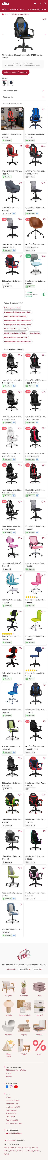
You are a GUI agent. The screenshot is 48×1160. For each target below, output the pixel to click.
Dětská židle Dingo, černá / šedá (15, 244)
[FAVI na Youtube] (16, 1086)
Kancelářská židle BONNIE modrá (15, 710)
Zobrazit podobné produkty (15, 72)
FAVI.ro (21, 1147)
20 (21, 685)
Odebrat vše (11, 969)
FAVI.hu (28, 1147)
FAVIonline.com (10, 1140)
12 (44, 611)
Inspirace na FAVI (13, 1107)
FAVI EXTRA (10, 1117)
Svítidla (9, 1015)
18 (21, 219)
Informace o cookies (14, 1123)
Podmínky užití (12, 1120)
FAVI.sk (7, 1147)
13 (21, 611)
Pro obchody (11, 1113)
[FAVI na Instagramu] (11, 1086)
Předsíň (24, 1054)
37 (44, 575)
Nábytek (5, 9)
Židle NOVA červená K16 (11, 673)
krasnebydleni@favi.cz (17, 1070)
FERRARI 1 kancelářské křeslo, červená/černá (20, 134)
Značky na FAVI (12, 1104)
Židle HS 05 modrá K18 (34, 673)
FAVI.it (6, 1151)
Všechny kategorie (35, 9)
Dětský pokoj (8, 1055)
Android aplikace (15, 1133)
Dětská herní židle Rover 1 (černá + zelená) (19, 820)
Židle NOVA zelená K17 (11, 636)
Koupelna (8, 1035)
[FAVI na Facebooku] (7, 1086)
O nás (8, 1097)
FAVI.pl (14, 1147)
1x (13, 634)
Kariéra (9, 1077)
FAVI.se (13, 1151)
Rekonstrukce (24, 1015)
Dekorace (14, 9)
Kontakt (9, 1073)
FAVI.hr (35, 1147)
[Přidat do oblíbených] (21, 109)
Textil (22, 9)
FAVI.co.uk (21, 1151)
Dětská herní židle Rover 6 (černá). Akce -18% (20, 783)
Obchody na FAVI (12, 1100)
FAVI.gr (37, 1151)
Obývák (24, 1035)
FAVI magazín (11, 1110)
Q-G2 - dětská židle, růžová (13, 563)
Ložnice (39, 1035)
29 (44, 146)
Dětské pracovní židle (20, 14)
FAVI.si (6, 1154)
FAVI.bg (30, 1151)
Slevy (39, 1054)
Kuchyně (39, 1015)
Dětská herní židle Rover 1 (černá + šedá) (19, 856)
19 (44, 183)
